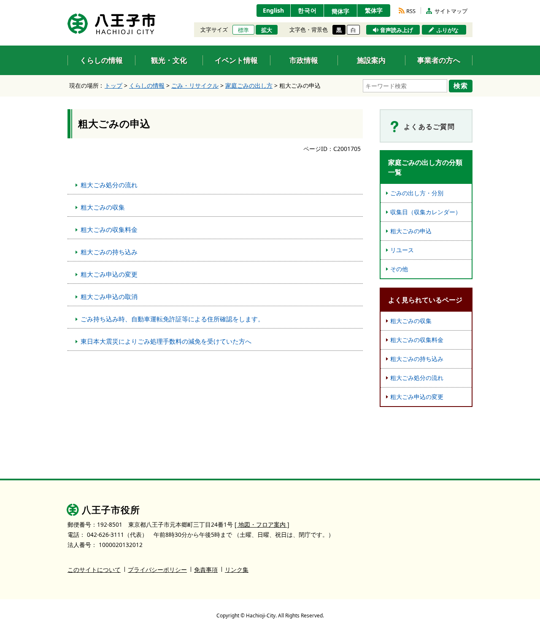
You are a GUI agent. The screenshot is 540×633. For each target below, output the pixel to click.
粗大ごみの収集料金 (109, 229)
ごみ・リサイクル (195, 85)
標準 (243, 30)
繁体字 (374, 10)
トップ (113, 85)
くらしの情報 (147, 85)
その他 (399, 269)
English (273, 10)
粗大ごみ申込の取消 (109, 296)
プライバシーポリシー (157, 570)
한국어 (307, 10)
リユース (402, 250)
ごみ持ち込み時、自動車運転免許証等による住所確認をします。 (172, 319)
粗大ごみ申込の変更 (109, 274)
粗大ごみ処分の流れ (109, 184)
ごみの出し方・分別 (416, 193)
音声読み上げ (396, 30)
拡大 (266, 30)
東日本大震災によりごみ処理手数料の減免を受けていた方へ (166, 341)
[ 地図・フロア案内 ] (262, 524)
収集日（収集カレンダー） (425, 212)
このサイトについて (94, 570)
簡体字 (340, 11)
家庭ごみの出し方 (249, 85)
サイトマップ (451, 11)
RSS (411, 11)
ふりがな (448, 30)
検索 (461, 85)
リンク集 (236, 570)
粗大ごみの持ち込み (109, 252)
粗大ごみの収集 (103, 207)
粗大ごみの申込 (411, 231)
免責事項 (206, 570)
